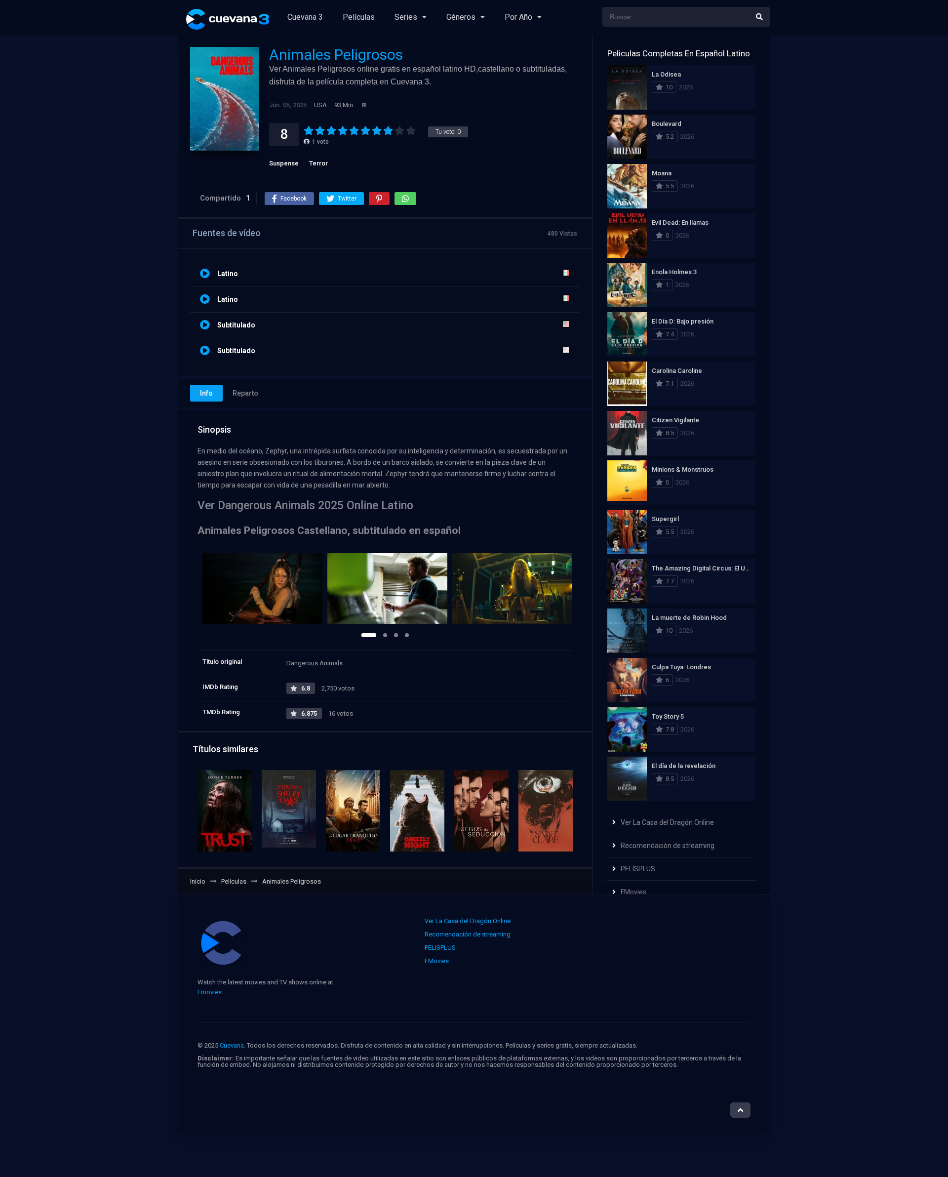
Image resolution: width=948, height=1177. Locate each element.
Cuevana (232, 1045)
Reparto (245, 393)
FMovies (633, 892)
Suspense (284, 163)
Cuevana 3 (305, 17)
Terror (318, 163)
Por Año (518, 17)
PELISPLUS (638, 869)
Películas (359, 17)
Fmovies (210, 992)
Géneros (460, 17)
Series (406, 17)
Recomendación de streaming (667, 846)
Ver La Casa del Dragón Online (667, 822)
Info (206, 393)
